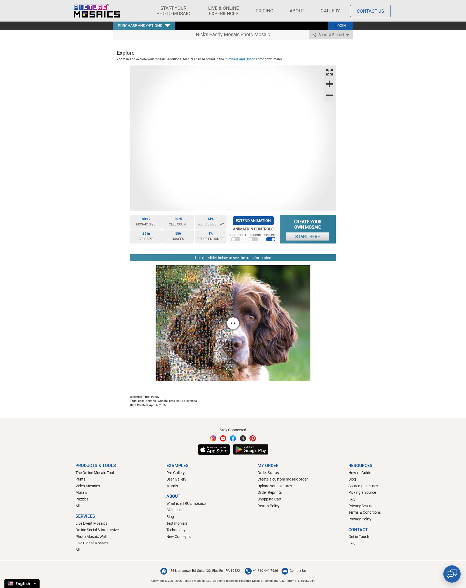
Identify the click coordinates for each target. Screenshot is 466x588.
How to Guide (359, 472)
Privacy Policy (360, 518)
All (78, 505)
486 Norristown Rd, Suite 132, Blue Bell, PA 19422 (204, 570)
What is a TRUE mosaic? (186, 503)
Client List (174, 509)
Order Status (268, 472)
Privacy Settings (361, 505)
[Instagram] (213, 438)
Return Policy (269, 505)
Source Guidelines (363, 485)
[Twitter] (243, 438)
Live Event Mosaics (91, 523)
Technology (176, 529)
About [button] (297, 11)
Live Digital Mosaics (92, 542)
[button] (173, 11)
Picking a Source (362, 492)
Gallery (330, 11)
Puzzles (82, 499)
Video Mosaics (88, 485)
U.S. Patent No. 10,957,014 (297, 581)
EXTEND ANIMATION (253, 220)
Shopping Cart (270, 499)
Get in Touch (358, 536)
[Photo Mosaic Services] (96, 11)
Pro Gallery (175, 472)
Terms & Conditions (364, 512)
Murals (81, 492)
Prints (80, 479)
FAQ (351, 499)
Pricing (264, 11)
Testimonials (176, 523)
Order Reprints (270, 492)
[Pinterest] (252, 438)
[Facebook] (233, 438)
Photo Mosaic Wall (91, 536)
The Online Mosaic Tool (95, 472)
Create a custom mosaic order (283, 479)
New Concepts (178, 536)
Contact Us (370, 11)
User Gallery (176, 479)
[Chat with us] (452, 574)
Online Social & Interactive (97, 529)
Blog (170, 516)
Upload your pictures (275, 485)
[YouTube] (223, 438)
